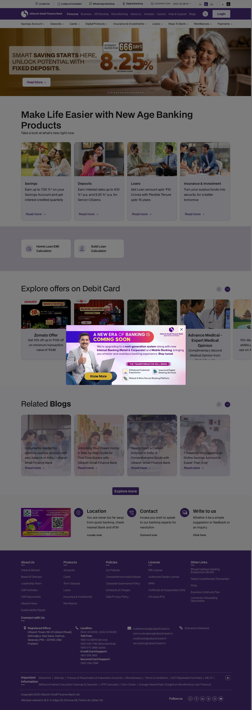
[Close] (181, 329)
